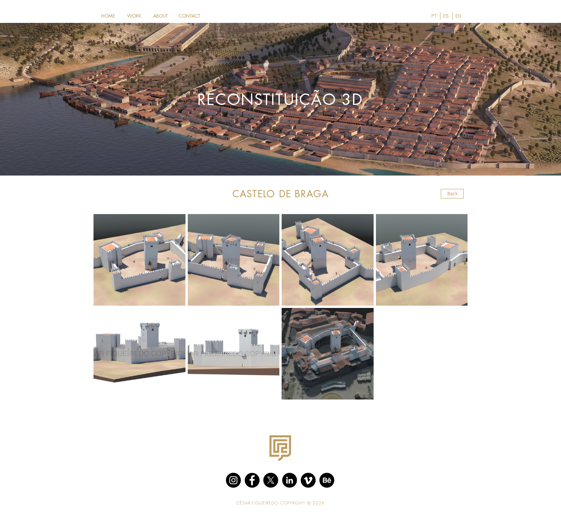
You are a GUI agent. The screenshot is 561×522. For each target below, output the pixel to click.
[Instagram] (233, 480)
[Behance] (326, 480)
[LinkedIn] (289, 480)
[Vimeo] (308, 480)
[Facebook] (252, 480)
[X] (270, 480)
